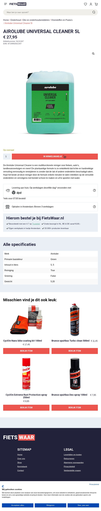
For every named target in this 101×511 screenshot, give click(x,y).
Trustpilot (36, 224)
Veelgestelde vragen (72, 470)
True (53, 270)
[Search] (94, 12)
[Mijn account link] (90, 4)
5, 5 (52, 265)
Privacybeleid (69, 466)
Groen (53, 259)
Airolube (55, 254)
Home (6, 20)
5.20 (53, 281)
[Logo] (17, 4)
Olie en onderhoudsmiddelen (36, 20)
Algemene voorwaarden (74, 462)
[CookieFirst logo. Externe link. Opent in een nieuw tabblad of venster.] (3, 486)
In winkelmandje (52, 156)
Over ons (21, 458)
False (53, 276)
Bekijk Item (26, 351)
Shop (19, 462)
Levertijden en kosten (73, 455)
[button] (93, 53)
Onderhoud (15, 20)
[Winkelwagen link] (96, 4)
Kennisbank (22, 466)
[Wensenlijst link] (85, 4)
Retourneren (69, 458)
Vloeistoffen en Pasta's (61, 20)
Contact (20, 470)
